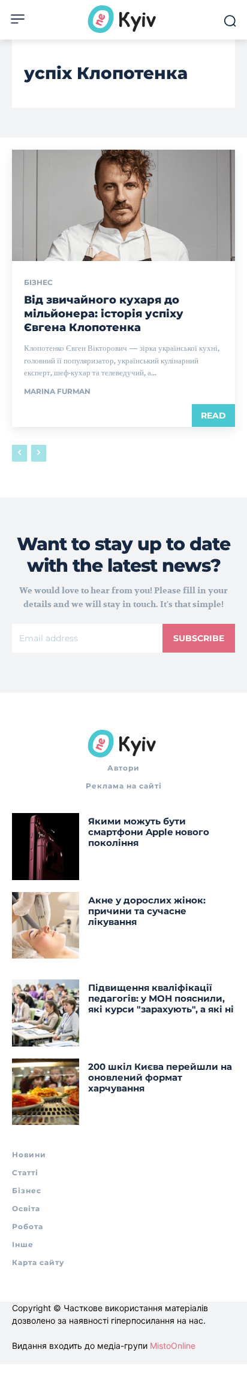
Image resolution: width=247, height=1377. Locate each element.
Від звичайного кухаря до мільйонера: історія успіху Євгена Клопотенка (103, 314)
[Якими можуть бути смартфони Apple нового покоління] (45, 846)
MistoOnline (172, 1345)
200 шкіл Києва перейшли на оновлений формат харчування (160, 1077)
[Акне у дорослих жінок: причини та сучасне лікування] (45, 925)
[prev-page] (19, 453)
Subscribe (198, 638)
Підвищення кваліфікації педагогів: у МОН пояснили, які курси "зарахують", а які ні (161, 998)
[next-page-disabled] (38, 453)
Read (213, 415)
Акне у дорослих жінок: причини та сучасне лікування (147, 910)
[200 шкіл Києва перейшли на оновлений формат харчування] (45, 1092)
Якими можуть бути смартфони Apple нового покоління (148, 831)
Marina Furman (57, 391)
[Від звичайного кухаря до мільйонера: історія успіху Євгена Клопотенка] (123, 205)
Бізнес (38, 282)
